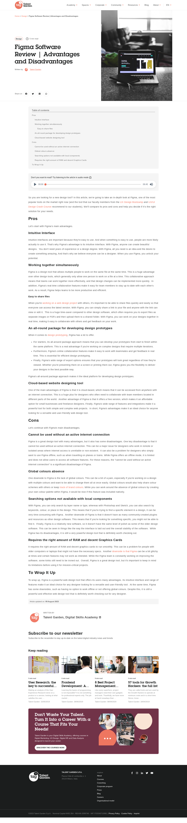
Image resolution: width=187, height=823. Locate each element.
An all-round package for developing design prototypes (57, 133)
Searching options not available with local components (57, 156)
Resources (133, 5)
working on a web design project (59, 303)
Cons (34, 142)
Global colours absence (44, 151)
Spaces (85, 5)
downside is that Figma (124, 551)
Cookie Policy (126, 813)
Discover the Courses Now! (50, 748)
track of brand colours (71, 487)
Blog (147, 5)
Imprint (136, 813)
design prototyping (58, 335)
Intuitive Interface (42, 120)
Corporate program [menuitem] (105, 786)
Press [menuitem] (99, 790)
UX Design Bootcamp (131, 202)
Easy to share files (45, 129)
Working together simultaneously (48, 124)
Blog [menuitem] (99, 794)
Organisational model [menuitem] (105, 801)
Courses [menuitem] (100, 779)
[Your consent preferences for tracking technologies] (2, 820)
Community (116, 5)
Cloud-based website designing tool (49, 138)
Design (19, 39)
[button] (35, 184)
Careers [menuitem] (100, 797)
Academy (71, 5)
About (156, 5)
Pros (34, 115)
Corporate (99, 5)
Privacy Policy (114, 813)
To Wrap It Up (37, 165)
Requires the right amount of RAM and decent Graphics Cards (61, 160)
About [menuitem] (99, 776)
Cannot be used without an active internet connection (57, 147)
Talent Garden (35, 69)
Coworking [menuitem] (101, 783)
